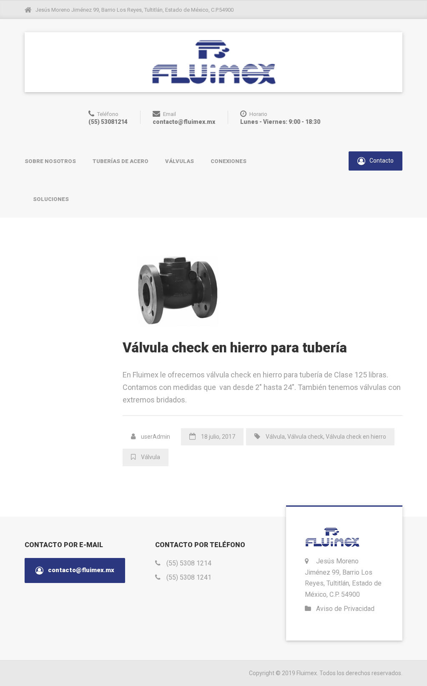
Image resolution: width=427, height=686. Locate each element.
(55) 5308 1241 (188, 577)
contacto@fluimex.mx (80, 570)
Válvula (275, 436)
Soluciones (51, 199)
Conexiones (228, 161)
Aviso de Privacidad (345, 609)
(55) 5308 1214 (188, 563)
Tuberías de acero (120, 161)
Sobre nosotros (50, 161)
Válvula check (305, 436)
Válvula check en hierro (356, 436)
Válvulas (179, 161)
